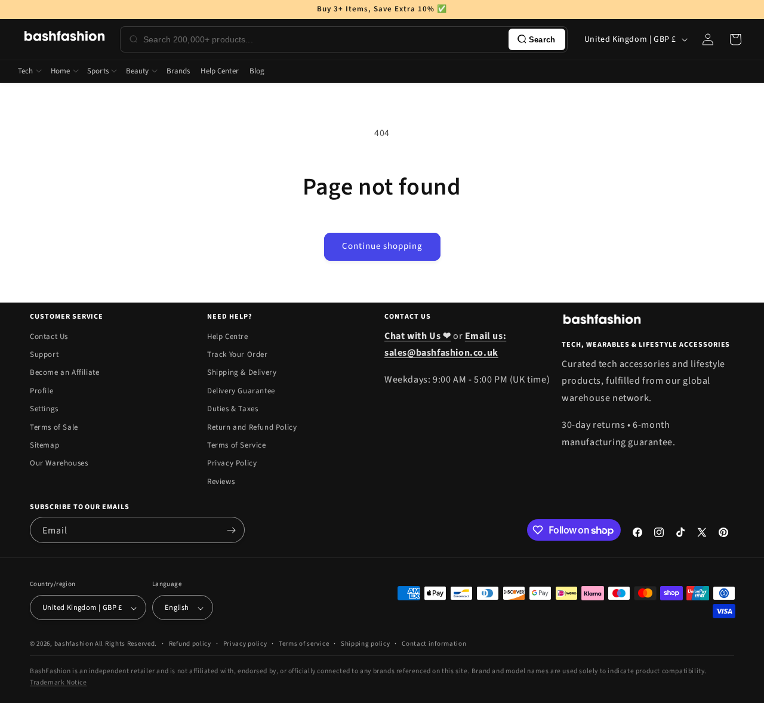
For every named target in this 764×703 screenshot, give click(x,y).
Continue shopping (382, 246)
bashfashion (74, 644)
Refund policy (190, 643)
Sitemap (44, 445)
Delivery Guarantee (241, 391)
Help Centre (227, 336)
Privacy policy (245, 643)
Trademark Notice (58, 682)
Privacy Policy (232, 463)
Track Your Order (237, 354)
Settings (44, 408)
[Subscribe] (231, 530)
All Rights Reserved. (126, 644)
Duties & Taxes (232, 408)
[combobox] (323, 39)
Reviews (221, 481)
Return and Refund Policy (252, 427)
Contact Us (49, 336)
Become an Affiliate (64, 373)
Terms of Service (236, 445)
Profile (41, 391)
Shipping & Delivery (241, 373)
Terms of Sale (54, 427)
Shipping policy (365, 643)
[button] (735, 39)
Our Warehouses (59, 463)
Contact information (434, 643)
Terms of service (304, 643)
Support (44, 354)
